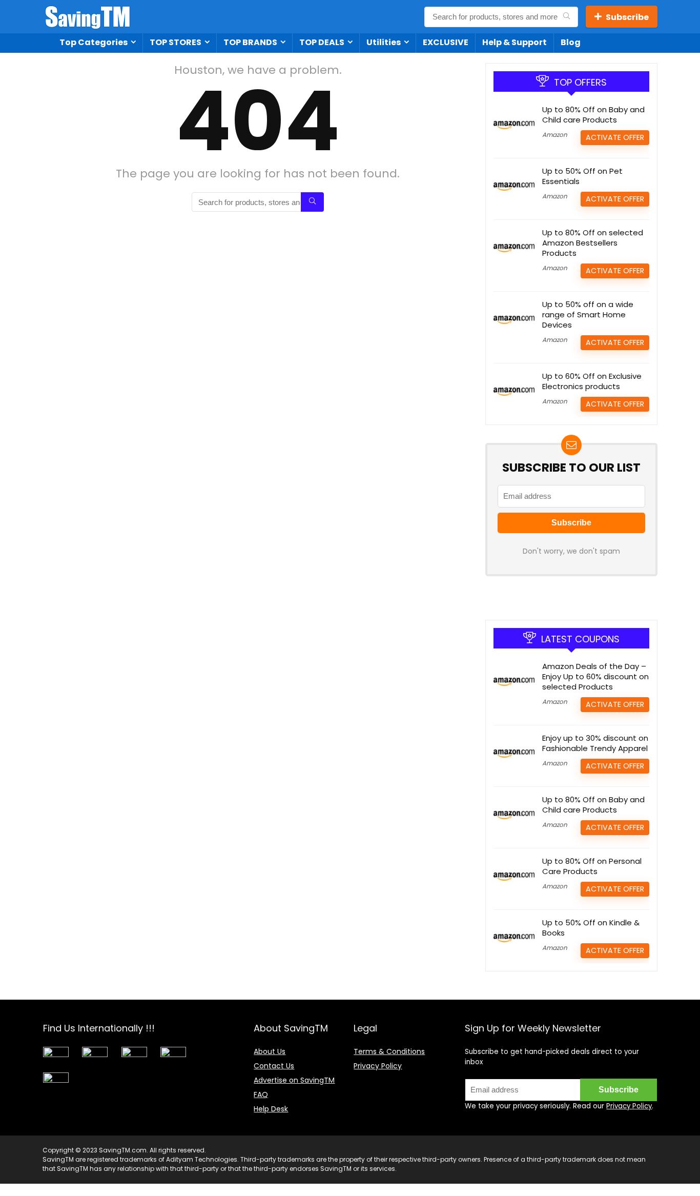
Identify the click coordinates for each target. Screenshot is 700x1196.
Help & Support (514, 42)
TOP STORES (175, 42)
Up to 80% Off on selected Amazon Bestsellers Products (592, 242)
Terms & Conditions (389, 1051)
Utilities (383, 42)
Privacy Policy (378, 1066)
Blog (571, 42)
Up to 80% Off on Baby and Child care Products (593, 114)
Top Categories (93, 42)
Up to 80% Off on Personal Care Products (592, 866)
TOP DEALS (321, 42)
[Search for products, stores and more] (566, 17)
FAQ (261, 1094)
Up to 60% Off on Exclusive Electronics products (592, 381)
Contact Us (274, 1066)
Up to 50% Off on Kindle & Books (591, 927)
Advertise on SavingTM (294, 1080)
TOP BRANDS (250, 42)
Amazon (554, 134)
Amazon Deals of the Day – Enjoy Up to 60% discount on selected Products (595, 676)
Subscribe (627, 17)
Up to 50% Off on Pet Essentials (582, 176)
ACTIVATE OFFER (615, 137)
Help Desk (271, 1109)
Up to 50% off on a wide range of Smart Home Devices (587, 314)
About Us (269, 1051)
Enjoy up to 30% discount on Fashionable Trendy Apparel (595, 743)
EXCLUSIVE (445, 42)
